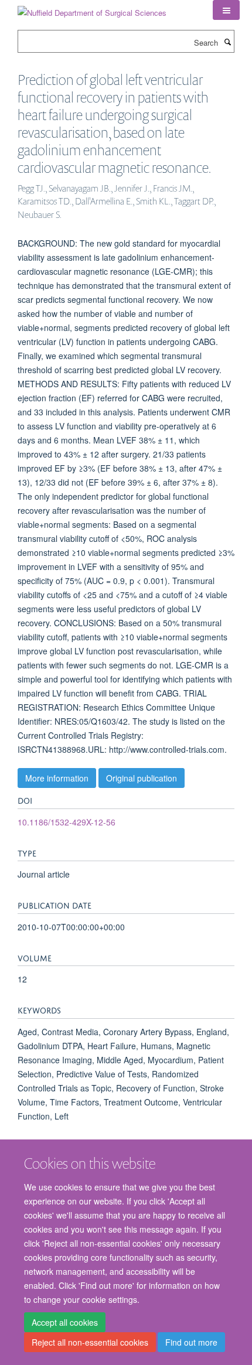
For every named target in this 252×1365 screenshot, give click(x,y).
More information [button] (56, 778)
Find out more (191, 1342)
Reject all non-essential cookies (90, 1342)
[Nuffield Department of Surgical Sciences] (92, 8)
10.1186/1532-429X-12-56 (66, 822)
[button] (226, 10)
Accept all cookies (65, 1322)
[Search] (227, 41)
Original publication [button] (141, 778)
